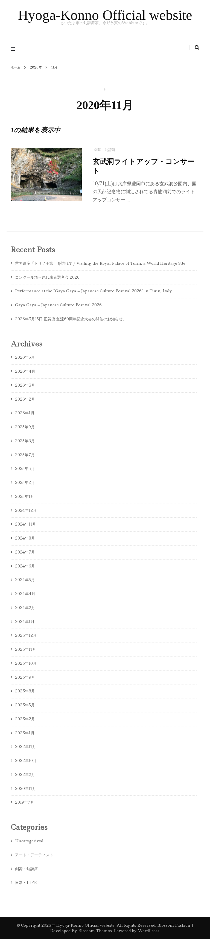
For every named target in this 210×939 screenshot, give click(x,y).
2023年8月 (25, 691)
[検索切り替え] (197, 47)
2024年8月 (25, 538)
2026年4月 (25, 371)
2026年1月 (24, 413)
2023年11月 (25, 649)
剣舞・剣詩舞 (104, 150)
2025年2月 (25, 482)
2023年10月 (26, 663)
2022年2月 (25, 774)
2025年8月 (25, 441)
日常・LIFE (26, 882)
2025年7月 (25, 455)
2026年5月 (25, 357)
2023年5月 (25, 705)
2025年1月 (24, 496)
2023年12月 (26, 635)
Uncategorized (29, 841)
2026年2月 (25, 399)
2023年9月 (25, 677)
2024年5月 (25, 580)
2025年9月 (25, 427)
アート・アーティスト (34, 855)
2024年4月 (25, 593)
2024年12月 (26, 510)
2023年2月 (25, 719)
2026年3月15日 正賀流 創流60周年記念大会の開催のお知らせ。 (70, 319)
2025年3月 (25, 468)
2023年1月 (24, 733)
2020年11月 (25, 788)
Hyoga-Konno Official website (105, 15)
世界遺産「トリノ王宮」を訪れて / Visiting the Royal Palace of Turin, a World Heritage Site (100, 263)
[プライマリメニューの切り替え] (14, 49)
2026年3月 (25, 385)
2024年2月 (25, 607)
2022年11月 (25, 746)
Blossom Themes (94, 931)
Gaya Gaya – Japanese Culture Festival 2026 (58, 305)
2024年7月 (25, 552)
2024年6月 (25, 566)
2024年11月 (25, 524)
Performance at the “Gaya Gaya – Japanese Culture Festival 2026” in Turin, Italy (93, 291)
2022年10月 (26, 760)
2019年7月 (24, 802)
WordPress (148, 931)
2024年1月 (24, 621)
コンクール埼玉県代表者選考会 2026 (49, 277)
